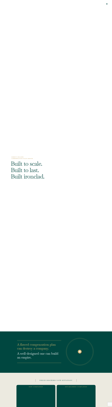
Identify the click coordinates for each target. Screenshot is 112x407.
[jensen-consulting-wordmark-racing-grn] (11, 3)
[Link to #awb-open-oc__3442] (107, 4)
